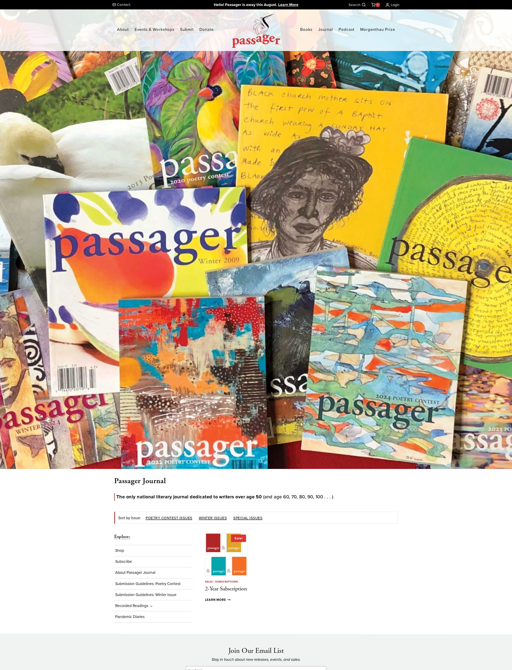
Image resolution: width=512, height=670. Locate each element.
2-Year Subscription (226, 588)
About (123, 29)
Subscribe (123, 561)
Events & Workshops (154, 29)
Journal (325, 29)
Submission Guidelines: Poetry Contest (148, 584)
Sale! (209, 582)
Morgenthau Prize (377, 29)
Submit (187, 29)
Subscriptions (226, 582)
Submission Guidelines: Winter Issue (145, 595)
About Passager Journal (135, 572)
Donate (206, 29)
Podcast (346, 29)
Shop (119, 550)
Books (306, 29)
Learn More (288, 5)
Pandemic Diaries (130, 617)
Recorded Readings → (134, 606)
